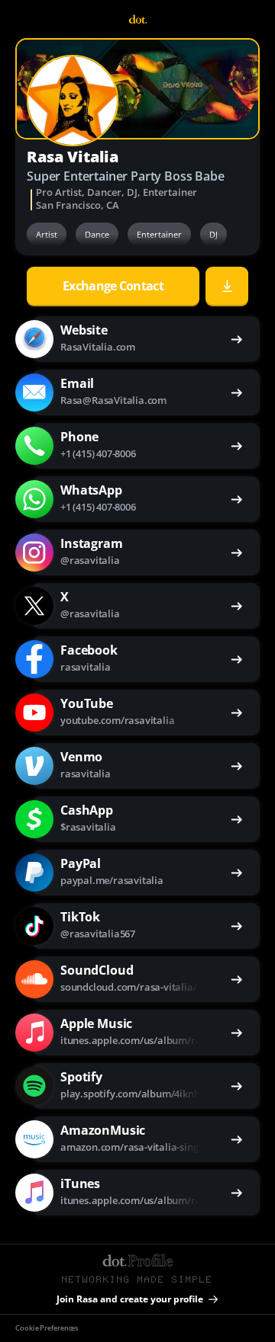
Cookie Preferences (46, 1328)
